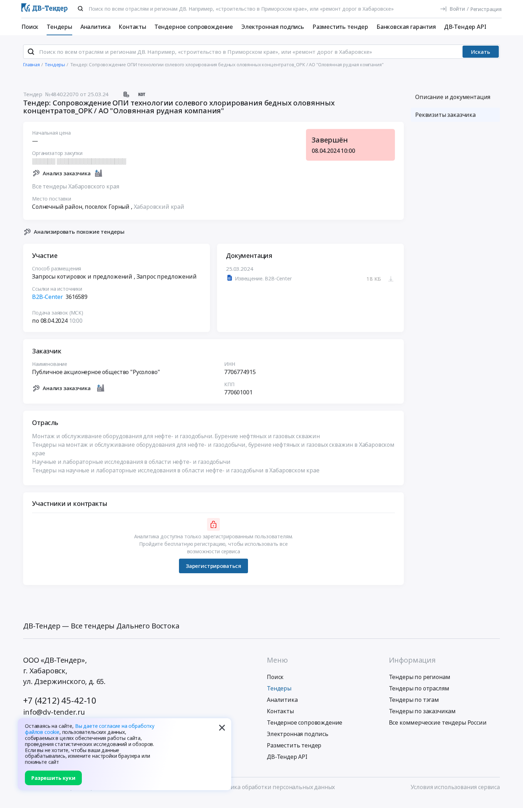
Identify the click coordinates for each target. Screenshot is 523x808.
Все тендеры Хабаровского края (75, 186)
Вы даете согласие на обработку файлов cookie (89, 728)
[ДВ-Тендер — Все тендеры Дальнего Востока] (44, 9)
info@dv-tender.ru (54, 712)
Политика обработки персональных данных (273, 787)
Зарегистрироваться (213, 565)
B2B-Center (47, 297)
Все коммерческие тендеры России (438, 722)
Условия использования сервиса (455, 787)
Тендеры (59, 27)
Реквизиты (445, 115)
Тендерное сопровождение (193, 27)
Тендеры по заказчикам (422, 711)
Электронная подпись (272, 27)
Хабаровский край (159, 207)
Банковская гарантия (406, 27)
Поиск (29, 27)
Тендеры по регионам (419, 677)
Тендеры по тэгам (414, 700)
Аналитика (95, 27)
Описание (452, 97)
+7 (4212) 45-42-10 (59, 700)
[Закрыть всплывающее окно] (222, 727)
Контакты (132, 27)
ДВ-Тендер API (465, 27)
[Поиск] (80, 8)
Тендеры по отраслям (419, 688)
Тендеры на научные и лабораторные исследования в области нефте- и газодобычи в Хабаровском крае (175, 470)
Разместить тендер (340, 27)
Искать (480, 51)
